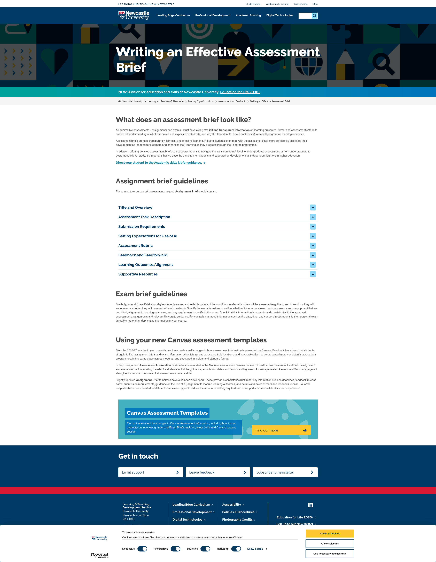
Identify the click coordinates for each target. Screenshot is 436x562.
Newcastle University (132, 101)
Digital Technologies (279, 15)
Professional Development (212, 15)
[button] (313, 207)
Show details (255, 548)
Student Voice (253, 4)
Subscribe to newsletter (275, 472)
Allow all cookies (330, 533)
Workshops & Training (277, 4)
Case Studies (300, 4)
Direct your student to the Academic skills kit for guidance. (159, 162)
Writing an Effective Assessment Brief (270, 101)
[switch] (175, 548)
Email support (133, 472)
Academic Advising (248, 15)
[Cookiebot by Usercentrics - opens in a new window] (100, 555)
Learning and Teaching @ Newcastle (146, 4)
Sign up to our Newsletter (294, 524)
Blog (315, 4)
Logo (134, 15)
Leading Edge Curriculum (173, 15)
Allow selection (330, 543)
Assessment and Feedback (231, 101)
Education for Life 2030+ (240, 92)
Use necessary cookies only (329, 553)
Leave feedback (201, 472)
